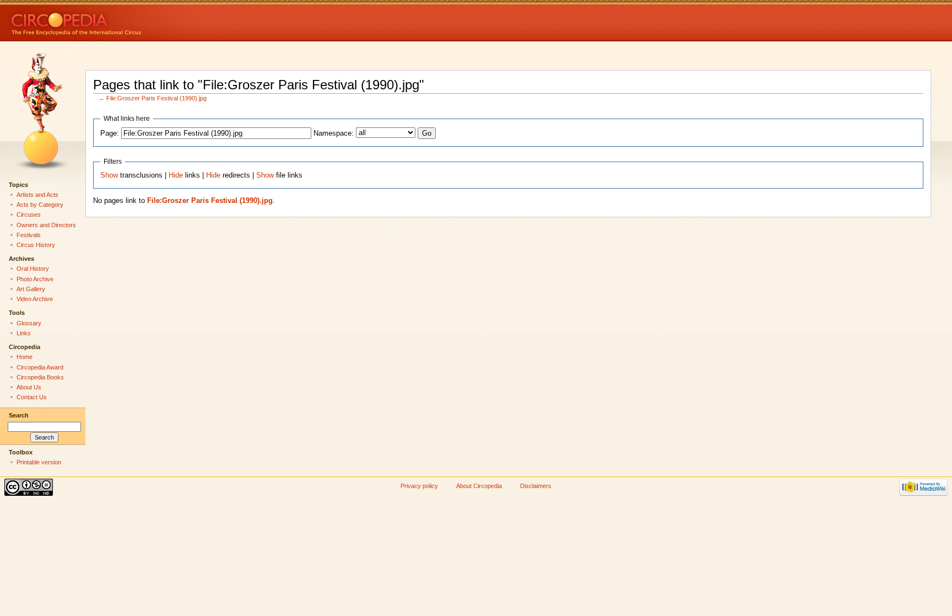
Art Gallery (31, 289)
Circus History (36, 245)
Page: (109, 133)
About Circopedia (479, 486)
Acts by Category (40, 204)
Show (109, 175)
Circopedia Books (40, 377)
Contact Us (32, 397)
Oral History (33, 268)
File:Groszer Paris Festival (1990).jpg (156, 98)
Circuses (29, 214)
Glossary (29, 323)
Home (25, 356)
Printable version (39, 462)
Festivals (29, 235)
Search (19, 415)
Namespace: (333, 133)
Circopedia (113, 20)
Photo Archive (35, 279)
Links (24, 333)
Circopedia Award (40, 367)
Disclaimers (535, 486)
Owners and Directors (46, 225)
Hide (176, 175)
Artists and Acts (37, 194)
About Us (29, 387)
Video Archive (35, 299)
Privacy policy (419, 486)
